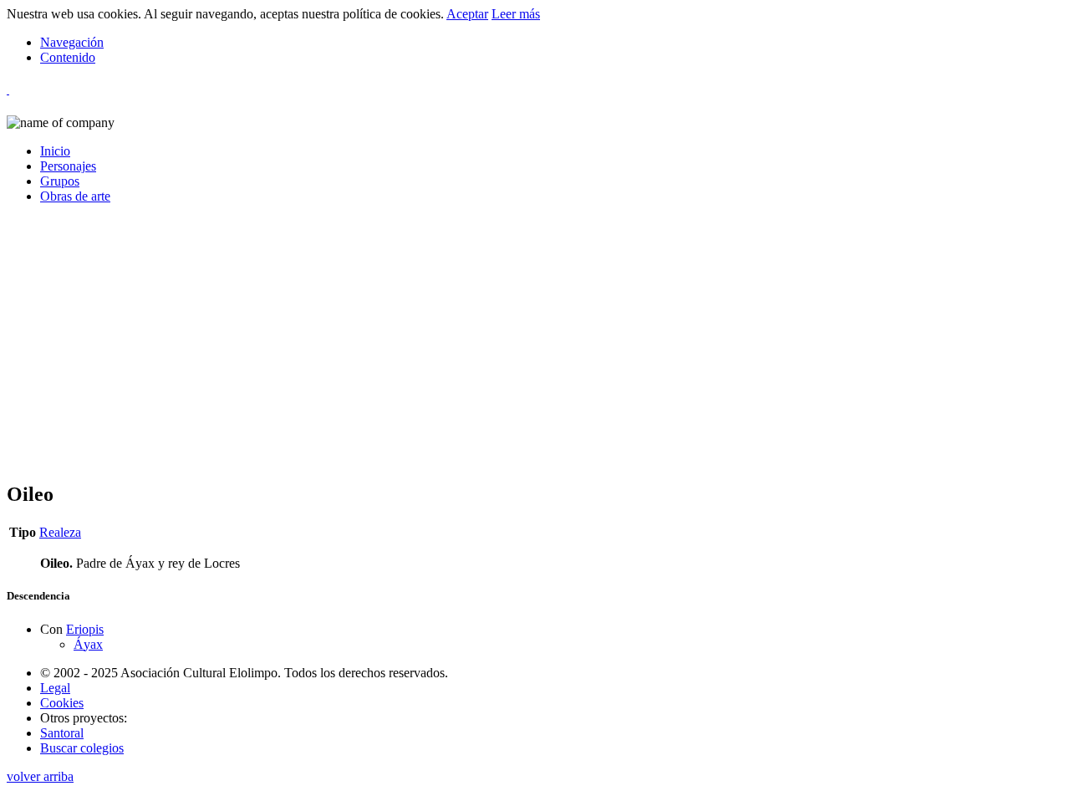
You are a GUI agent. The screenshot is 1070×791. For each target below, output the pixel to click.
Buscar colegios (82, 748)
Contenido (67, 57)
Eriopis (85, 629)
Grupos (59, 181)
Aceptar (467, 14)
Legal (55, 688)
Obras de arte (75, 196)
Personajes (68, 166)
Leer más (516, 14)
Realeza (60, 532)
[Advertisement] (508, 349)
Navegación (72, 42)
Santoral (62, 733)
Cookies (62, 703)
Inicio (55, 151)
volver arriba (40, 776)
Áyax (88, 644)
